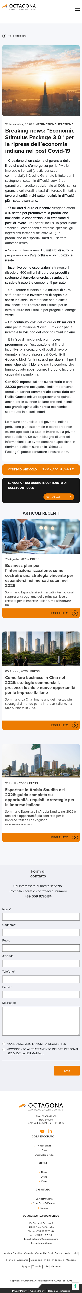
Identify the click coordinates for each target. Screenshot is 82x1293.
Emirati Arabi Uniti (66, 1253)
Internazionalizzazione (54, 124)
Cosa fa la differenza (44, 1203)
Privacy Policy (19, 1291)
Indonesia (58, 1260)
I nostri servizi (44, 1146)
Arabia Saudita (13, 1253)
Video (44, 1181)
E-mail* (6, 987)
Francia (10, 1260)
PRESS (34, 559)
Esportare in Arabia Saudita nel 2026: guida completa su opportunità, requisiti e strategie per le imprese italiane (39, 797)
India (47, 1260)
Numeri (44, 1208)
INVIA (67, 1071)
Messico (71, 1260)
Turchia (36, 1266)
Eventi (44, 1177)
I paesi (44, 1150)
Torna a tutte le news (16, 36)
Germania (23, 1260)
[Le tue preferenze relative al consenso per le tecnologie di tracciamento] (75, 1286)
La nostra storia (44, 1199)
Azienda (7, 956)
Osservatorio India (44, 1155)
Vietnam (55, 1266)
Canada (28, 1253)
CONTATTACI (53, 497)
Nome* (6, 909)
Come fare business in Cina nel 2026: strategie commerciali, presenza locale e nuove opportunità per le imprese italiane (40, 685)
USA (46, 1266)
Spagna (26, 1266)
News (44, 1172)
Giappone (36, 1260)
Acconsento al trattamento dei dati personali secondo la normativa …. (43, 1051)
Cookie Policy (37, 1291)
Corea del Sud (44, 1253)
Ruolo (6, 940)
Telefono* (8, 971)
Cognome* (9, 924)
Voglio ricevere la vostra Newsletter (36, 1043)
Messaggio (9, 1002)
